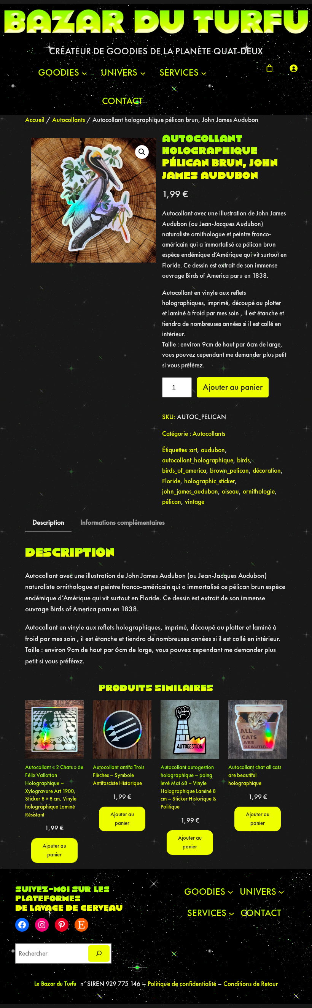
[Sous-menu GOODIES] (84, 73)
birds (243, 460)
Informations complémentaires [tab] (122, 522)
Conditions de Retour (250, 984)
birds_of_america (184, 470)
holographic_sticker (209, 481)
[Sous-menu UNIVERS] (143, 73)
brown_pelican (229, 470)
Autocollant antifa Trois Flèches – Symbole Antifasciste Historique (118, 774)
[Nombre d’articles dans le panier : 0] (269, 68)
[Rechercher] (99, 953)
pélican (171, 501)
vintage (194, 501)
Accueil (35, 120)
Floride (171, 481)
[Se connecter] (293, 68)
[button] (142, 152)
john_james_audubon (190, 491)
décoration (267, 470)
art (193, 450)
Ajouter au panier (233, 386)
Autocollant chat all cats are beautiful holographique (254, 774)
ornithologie (259, 491)
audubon (213, 450)
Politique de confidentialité (183, 984)
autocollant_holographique (197, 460)
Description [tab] (48, 522)
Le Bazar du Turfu (55, 983)
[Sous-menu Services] (204, 73)
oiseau (230, 491)
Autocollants (68, 120)
